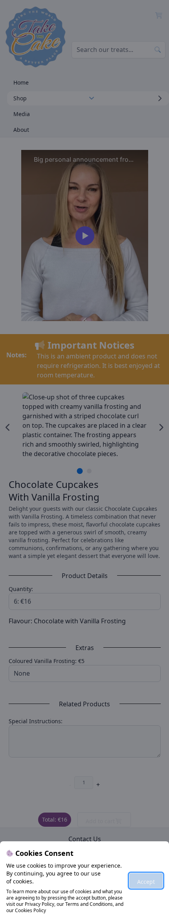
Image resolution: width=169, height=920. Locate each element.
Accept (146, 881)
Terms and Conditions (89, 904)
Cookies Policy (30, 910)
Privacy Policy (39, 904)
